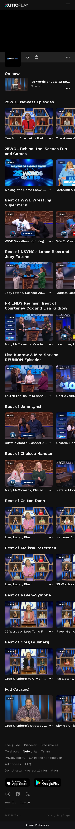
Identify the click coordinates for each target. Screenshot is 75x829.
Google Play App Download (47, 783)
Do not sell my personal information (31, 770)
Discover (30, 745)
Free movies (49, 745)
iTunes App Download (17, 783)
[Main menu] (67, 5)
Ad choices (13, 764)
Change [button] (25, 802)
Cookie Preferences (37, 825)
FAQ (28, 764)
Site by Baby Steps (58, 815)
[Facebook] (18, 794)
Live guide (12, 745)
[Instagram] (8, 794)
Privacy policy (15, 758)
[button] (37, 84)
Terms (45, 751)
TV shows (12, 751)
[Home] (16, 5)
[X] (28, 794)
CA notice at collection (45, 758)
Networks (30, 751)
